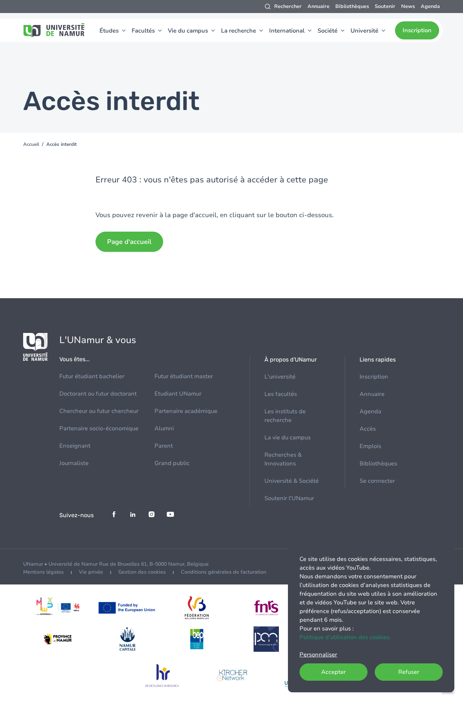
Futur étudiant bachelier (91, 376)
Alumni (164, 428)
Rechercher (288, 6)
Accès (368, 429)
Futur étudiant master (183, 376)
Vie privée (91, 572)
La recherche (238, 31)
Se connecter (377, 481)
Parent (163, 446)
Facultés (143, 31)
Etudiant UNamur (177, 394)
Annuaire (318, 6)
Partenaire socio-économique (99, 428)
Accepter (333, 672)
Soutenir (385, 6)
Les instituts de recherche (285, 415)
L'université (280, 377)
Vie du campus (188, 31)
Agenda (430, 6)
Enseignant (74, 446)
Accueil (31, 144)
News (408, 6)
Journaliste (74, 463)
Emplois (370, 446)
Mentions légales (43, 572)
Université (364, 31)
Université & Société (291, 481)
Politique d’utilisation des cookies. (345, 637)
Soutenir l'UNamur (289, 498)
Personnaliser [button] (318, 655)
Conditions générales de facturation (223, 572)
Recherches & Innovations (283, 459)
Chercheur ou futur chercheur (99, 411)
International (287, 31)
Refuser (408, 672)
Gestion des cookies (142, 572)
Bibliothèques (352, 6)
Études (109, 31)
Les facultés (280, 394)
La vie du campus (287, 438)
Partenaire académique (185, 411)
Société (327, 31)
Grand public (172, 463)
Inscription (417, 30)
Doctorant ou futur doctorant (98, 394)
